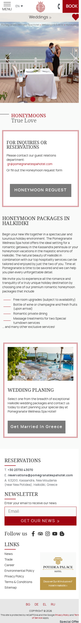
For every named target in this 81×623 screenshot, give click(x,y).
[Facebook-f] (33, 533)
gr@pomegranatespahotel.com (29, 164)
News (8, 554)
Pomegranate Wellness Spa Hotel (20, 25)
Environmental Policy (19, 570)
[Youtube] (54, 533)
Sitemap (10, 587)
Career (9, 565)
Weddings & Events (52, 25)
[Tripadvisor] (40, 533)
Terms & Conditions (18, 582)
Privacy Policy (14, 576)
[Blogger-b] (62, 533)
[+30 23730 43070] (59, 6)
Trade (8, 559)
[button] (40, 18)
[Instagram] (47, 533)
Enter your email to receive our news (30, 503)
